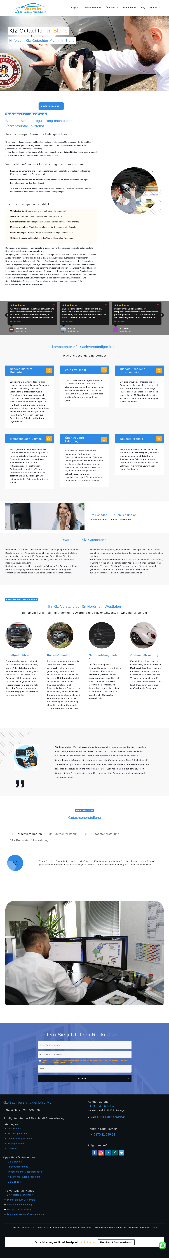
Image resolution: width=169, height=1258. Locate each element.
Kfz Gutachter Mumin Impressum (110, 1228)
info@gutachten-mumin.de (111, 1117)
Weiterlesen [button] (15, 321)
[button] (161, 315)
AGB (155, 1228)
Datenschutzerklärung (139, 1228)
